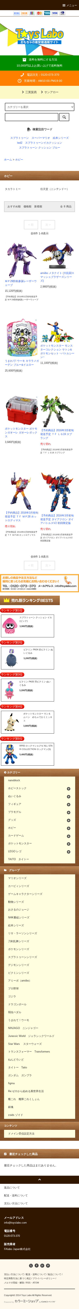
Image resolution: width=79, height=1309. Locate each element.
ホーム (8, 159)
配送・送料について (36, 1274)
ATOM (36, 1282)
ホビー (19, 159)
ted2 (19, 142)
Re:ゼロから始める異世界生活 (26, 1091)
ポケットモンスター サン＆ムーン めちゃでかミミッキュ (37, 717)
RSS (28, 1282)
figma (11, 1083)
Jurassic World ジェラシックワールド (31, 1036)
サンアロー (51, 92)
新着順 (38, 206)
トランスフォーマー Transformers (29, 1051)
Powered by (9, 1302)
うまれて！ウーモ (18, 1020)
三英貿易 (31, 92)
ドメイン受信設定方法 (21, 1133)
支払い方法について (14, 1274)
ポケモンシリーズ (18, 949)
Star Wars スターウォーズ (25, 1044)
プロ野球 (13, 988)
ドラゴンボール (17, 1004)
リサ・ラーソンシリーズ (22, 933)
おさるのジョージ (18, 909)
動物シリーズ (16, 902)
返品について (54, 1274)
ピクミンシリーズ (18, 973)
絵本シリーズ (61, 138)
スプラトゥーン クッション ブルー (39, 147)
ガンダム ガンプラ (20, 1075)
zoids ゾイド (15, 1115)
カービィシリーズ (18, 886)
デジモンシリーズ (18, 965)
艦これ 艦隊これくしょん (24, 1099)
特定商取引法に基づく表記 (17, 1278)
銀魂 (10, 1107)
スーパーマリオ (41, 138)
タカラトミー (13, 189)
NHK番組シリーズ (18, 917)
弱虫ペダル (14, 1012)
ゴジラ (12, 996)
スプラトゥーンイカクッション (43, 142)
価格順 (27, 206)
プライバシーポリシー (44, 1278)
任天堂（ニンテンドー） (54, 189)
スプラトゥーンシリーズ (22, 957)
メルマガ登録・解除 (14, 1282)
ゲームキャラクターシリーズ (25, 894)
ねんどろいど (16, 1059)
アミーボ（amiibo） (20, 980)
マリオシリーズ (17, 878)
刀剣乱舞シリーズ (18, 941)
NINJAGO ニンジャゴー (23, 1028)
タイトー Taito (17, 1067)
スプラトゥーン (19, 138)
